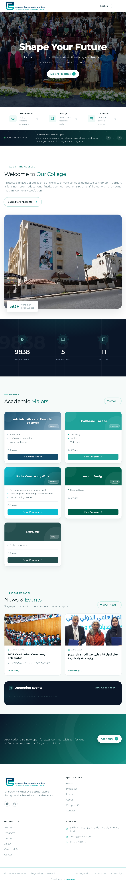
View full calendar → (106, 687)
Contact (70, 810)
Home (69, 783)
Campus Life (73, 805)
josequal (70, 879)
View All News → (109, 604)
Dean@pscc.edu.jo (80, 836)
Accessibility (116, 873)
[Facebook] (7, 804)
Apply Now (107, 738)
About (69, 799)
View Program (31, 456)
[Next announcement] (119, 138)
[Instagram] (15, 804)
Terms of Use (100, 873)
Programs (71, 789)
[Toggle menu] (119, 6)
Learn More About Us (20, 202)
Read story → (15, 671)
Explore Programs (60, 73)
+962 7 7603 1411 (78, 842)
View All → (113, 401)
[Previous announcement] (108, 138)
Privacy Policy (83, 873)
